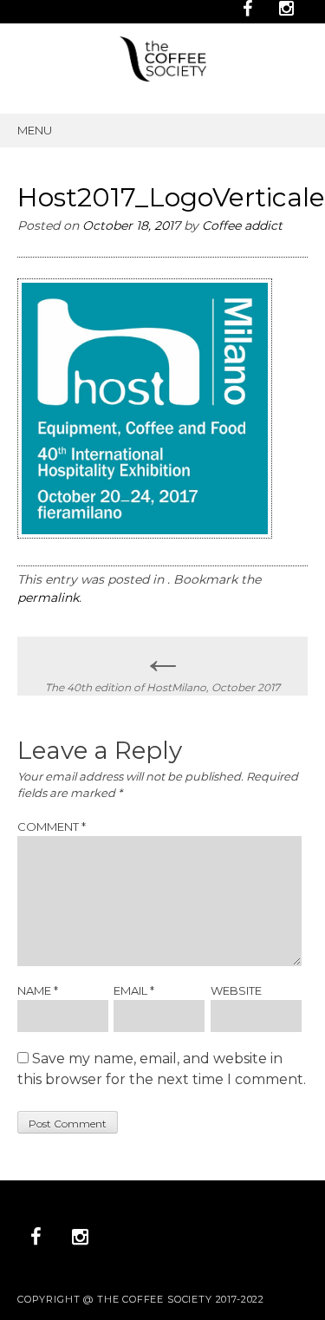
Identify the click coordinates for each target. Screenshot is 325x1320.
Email (134, 990)
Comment (51, 826)
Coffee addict (242, 225)
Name (37, 990)
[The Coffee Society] (163, 77)
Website (236, 990)
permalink (48, 597)
